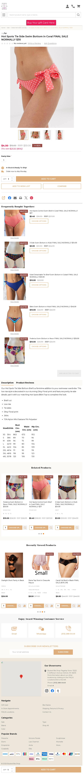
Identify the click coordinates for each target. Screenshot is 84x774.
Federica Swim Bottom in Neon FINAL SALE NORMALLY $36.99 (54, 338)
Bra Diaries (47, 705)
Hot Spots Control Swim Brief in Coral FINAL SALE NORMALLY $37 (54, 212)
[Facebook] (9, 197)
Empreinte (5, 745)
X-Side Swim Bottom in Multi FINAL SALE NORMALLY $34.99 (53, 243)
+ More (69, 513)
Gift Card (4, 705)
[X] (26, 197)
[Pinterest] (31, 197)
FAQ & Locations (7, 712)
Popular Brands (9, 734)
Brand (3, 725)
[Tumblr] (58, 691)
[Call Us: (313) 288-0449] (73, 6)
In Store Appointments (10, 709)
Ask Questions (50, 43)
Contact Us (47, 712)
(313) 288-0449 (59, 683)
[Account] (67, 6)
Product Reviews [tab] (25, 383)
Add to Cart (48, 179)
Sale (2, 722)
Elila (30, 749)
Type (44, 722)
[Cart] (78, 6)
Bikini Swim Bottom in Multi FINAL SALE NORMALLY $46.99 (53, 307)
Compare (61, 186)
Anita (31, 745)
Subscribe (63, 652)
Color (3, 729)
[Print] (20, 197)
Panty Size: (6, 156)
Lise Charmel (34, 742)
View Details (14, 238)
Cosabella (5, 749)
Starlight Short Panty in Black (12, 580)
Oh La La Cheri (34, 586)
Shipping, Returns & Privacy (53, 709)
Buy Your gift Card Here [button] (41, 22)
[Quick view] (25, 527)
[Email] (15, 197)
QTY (4, 179)
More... (58, 745)
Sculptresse (60, 586)
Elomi (3, 742)
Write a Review (34, 43)
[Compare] (24, 606)
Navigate (5, 700)
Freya (3, 586)
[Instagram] (47, 691)
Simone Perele (34, 738)
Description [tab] (7, 383)
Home (3, 27)
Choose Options (39, 221)
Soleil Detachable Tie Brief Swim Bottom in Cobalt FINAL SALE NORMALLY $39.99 (54, 276)
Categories (6, 718)
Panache (4, 738)
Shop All (46, 725)
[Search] (78, 15)
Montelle (59, 742)
